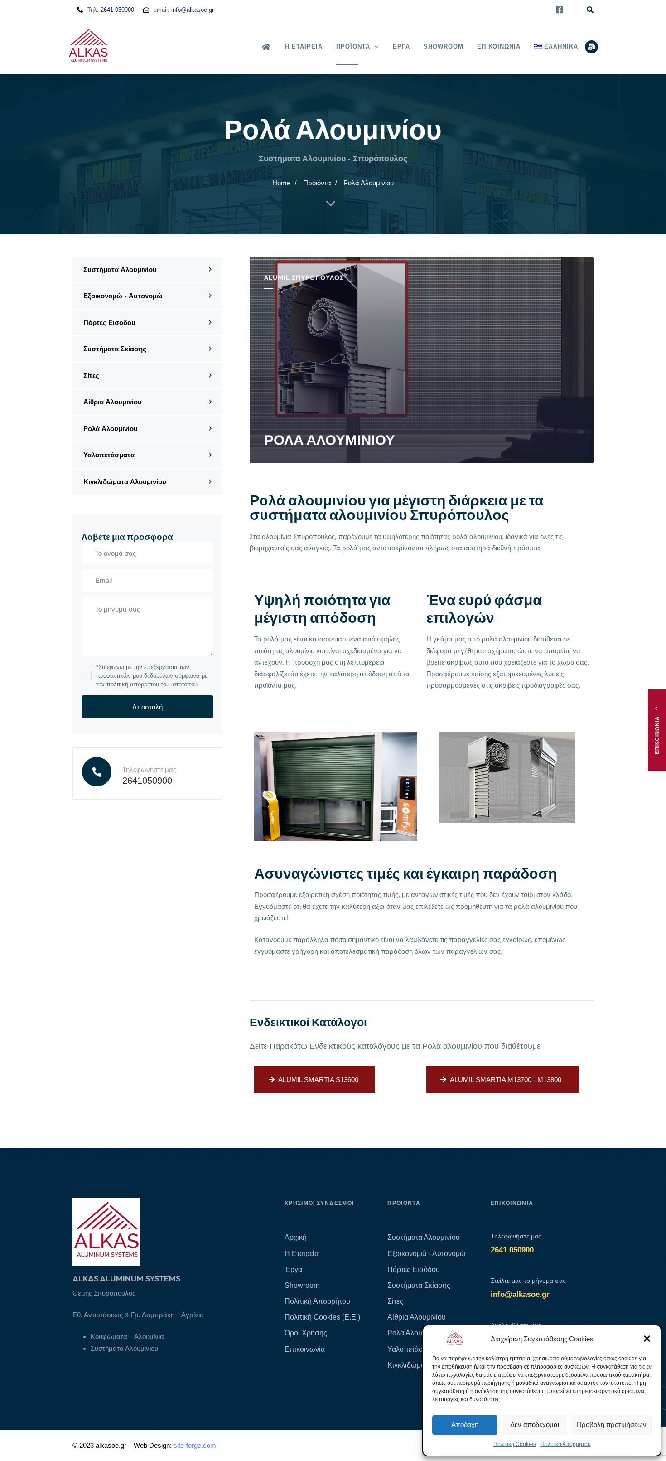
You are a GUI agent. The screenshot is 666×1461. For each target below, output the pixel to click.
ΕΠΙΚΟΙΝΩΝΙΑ (499, 46)
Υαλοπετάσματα (109, 455)
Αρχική (296, 1237)
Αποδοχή (464, 1424)
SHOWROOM (443, 46)
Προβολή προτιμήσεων (612, 1424)
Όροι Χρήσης (306, 1333)
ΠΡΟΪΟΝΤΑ (353, 46)
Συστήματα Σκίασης (114, 349)
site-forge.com (195, 1445)
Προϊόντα (317, 183)
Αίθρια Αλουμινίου (112, 402)
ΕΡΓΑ (401, 46)
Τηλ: (110, 9)
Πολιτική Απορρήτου (566, 1444)
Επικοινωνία (305, 1349)
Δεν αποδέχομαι (534, 1424)
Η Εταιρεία (309, 1253)
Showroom (302, 1285)
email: (184, 9)
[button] (647, 1338)
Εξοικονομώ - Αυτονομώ (123, 295)
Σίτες (91, 375)
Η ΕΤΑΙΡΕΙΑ (304, 46)
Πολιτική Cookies (514, 1444)
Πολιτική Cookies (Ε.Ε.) (322, 1317)
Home (281, 183)
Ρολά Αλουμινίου (110, 428)
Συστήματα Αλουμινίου (120, 269)
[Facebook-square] (559, 9)
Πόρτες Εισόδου (109, 322)
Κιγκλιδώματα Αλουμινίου (124, 481)
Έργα (293, 1269)
